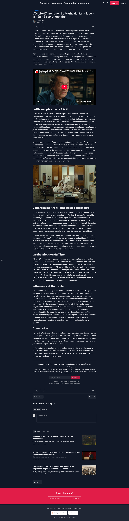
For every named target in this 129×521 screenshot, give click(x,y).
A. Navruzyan (40, 20)
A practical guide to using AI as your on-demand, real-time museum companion (53, 442)
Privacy (65, 508)
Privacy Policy (77, 383)
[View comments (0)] (40, 26)
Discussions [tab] (46, 431)
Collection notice (77, 508)
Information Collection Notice (64, 383)
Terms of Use (73, 381)
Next (91, 397)
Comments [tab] (37, 409)
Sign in (123, 3)
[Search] (103, 3)
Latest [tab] (39, 431)
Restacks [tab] (44, 409)
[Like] (34, 461)
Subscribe (114, 3)
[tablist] (40, 409)
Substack (55, 517)
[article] (64, 442)
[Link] (30, 109)
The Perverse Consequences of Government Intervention (50, 457)
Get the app (73, 513)
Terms (70, 508)
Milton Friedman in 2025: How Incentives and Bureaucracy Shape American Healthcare (56, 453)
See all (36, 482)
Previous (39, 397)
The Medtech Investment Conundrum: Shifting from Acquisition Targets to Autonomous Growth (53, 467)
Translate (36, 10)
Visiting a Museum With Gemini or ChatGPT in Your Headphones (53, 437)
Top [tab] (35, 431)
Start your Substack (60, 513)
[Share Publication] (107, 3)
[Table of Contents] (2, 260)
